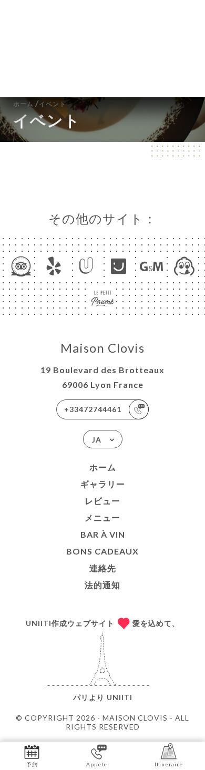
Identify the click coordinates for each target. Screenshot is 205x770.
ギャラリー (102, 484)
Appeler (98, 764)
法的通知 (102, 585)
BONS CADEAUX (102, 551)
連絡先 (102, 568)
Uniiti (119, 697)
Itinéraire (169, 764)
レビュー (102, 501)
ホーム (102, 467)
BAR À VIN (102, 534)
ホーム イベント (39, 103)
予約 (32, 764)
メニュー (102, 517)
